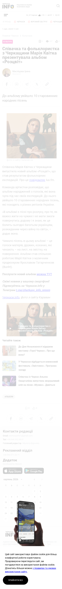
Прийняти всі (15, 580)
